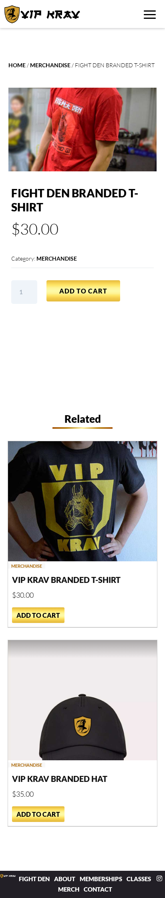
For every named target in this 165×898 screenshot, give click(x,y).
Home (17, 65)
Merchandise (50, 65)
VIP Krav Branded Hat (59, 778)
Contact (98, 889)
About (64, 878)
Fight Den (34, 878)
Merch (68, 889)
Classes (139, 878)
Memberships (101, 878)
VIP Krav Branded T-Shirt (66, 580)
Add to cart (83, 291)
